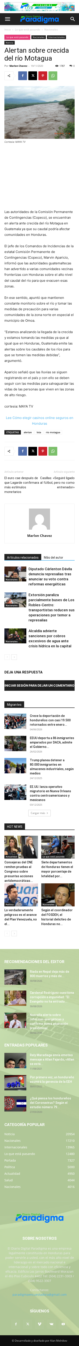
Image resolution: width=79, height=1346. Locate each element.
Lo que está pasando (27, 29)
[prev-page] (7, 657)
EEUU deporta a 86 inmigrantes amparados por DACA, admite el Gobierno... (52, 742)
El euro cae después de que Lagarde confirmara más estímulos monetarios (21, 485)
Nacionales (51, 29)
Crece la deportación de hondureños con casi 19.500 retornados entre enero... (50, 720)
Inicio (7, 29)
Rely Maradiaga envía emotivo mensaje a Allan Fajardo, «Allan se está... (52, 1059)
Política (10, 904)
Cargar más (38, 813)
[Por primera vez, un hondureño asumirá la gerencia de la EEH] (15, 1082)
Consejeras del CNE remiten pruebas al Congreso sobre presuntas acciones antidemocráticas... (18, 871)
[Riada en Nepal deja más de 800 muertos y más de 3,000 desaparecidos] (15, 977)
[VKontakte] (51, 1324)
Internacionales (56, 37)
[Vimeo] (39, 1324)
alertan (28, 432)
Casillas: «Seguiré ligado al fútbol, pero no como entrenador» (57, 482)
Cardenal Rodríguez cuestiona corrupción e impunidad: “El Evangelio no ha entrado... (52, 997)
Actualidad (11, 856)
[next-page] (14, 657)
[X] (32, 75)
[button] (7, 19)
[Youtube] (63, 1324)
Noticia (9, 42)
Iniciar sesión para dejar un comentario (39, 685)
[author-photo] (39, 529)
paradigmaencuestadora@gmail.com (40, 1294)
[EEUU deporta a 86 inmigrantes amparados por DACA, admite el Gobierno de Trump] (15, 743)
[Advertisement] (39, 177)
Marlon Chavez (18, 65)
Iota (39, 432)
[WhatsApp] (52, 75)
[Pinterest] (42, 75)
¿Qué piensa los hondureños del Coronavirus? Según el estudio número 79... (50, 1103)
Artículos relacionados (23, 557)
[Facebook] (22, 75)
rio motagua (53, 432)
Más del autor (53, 557)
